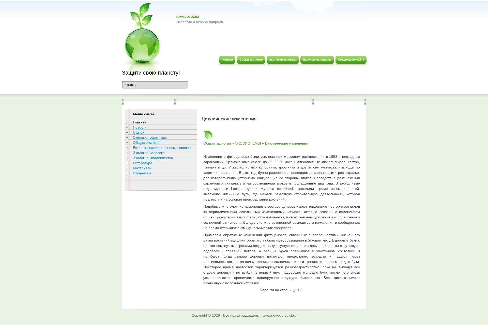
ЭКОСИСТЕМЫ (248, 143)
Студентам (142, 173)
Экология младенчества (153, 158)
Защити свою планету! (151, 72)
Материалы (142, 168)
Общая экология (147, 142)
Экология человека (149, 153)
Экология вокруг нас (150, 137)
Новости (140, 127)
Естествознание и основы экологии (162, 148)
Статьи (138, 132)
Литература (142, 163)
